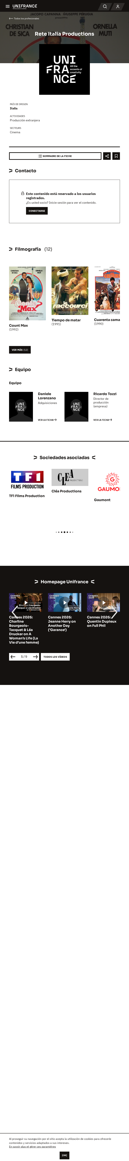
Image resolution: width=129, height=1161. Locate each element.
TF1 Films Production (27, 496)
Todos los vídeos (55, 656)
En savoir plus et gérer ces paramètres (32, 1146)
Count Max (18, 325)
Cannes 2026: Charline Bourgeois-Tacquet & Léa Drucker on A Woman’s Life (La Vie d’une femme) (24, 630)
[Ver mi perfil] (117, 6)
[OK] (64, 1155)
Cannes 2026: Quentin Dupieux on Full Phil (101, 621)
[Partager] (107, 156)
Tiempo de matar (66, 320)
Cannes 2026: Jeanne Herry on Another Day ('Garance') (62, 623)
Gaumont (102, 500)
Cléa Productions (66, 491)
